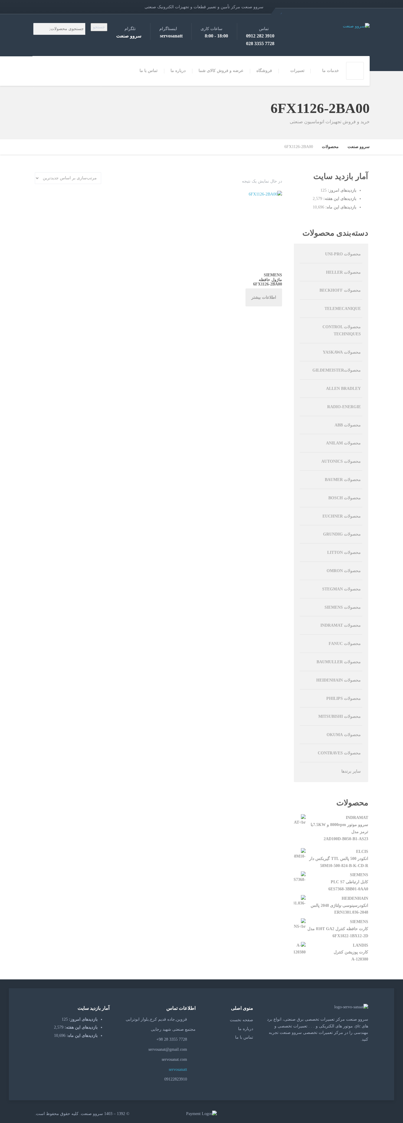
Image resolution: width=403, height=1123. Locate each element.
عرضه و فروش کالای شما (221, 70)
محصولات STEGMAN (341, 589)
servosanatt (178, 1069)
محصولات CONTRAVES (339, 753)
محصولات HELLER (343, 272)
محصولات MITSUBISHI (339, 716)
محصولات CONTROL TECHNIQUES (341, 330)
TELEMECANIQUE (343, 308)
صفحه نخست (241, 1020)
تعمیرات (297, 70)
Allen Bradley (343, 388)
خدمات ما (330, 70)
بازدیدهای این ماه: (340, 207)
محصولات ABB (348, 425)
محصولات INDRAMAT (340, 625)
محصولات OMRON (344, 571)
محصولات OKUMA (344, 735)
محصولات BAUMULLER (339, 662)
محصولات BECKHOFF (340, 290)
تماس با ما (149, 70)
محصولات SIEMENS (343, 607)
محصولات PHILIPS (343, 698)
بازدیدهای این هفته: (339, 198)
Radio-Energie (344, 407)
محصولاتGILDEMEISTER (336, 370)
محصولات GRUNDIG (342, 534)
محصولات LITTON (344, 552)
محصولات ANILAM (343, 443)
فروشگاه (264, 70)
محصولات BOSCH (344, 498)
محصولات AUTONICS (341, 461)
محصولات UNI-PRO (343, 254)
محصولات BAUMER (343, 479)
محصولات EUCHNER (341, 516)
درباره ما (178, 70)
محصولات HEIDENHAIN (338, 680)
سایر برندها (351, 771)
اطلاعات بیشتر (263, 297)
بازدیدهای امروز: (341, 190)
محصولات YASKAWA (342, 352)
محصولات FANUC (345, 643)
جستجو (99, 27)
